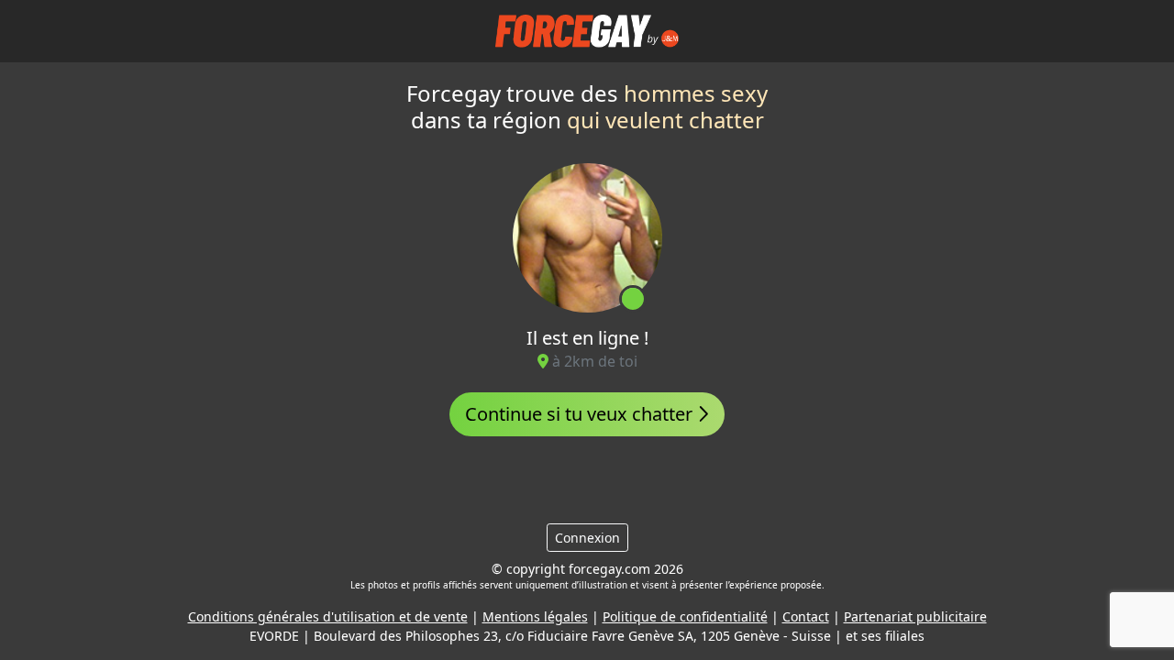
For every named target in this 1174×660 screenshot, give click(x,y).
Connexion (587, 537)
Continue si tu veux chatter (581, 414)
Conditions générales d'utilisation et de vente (328, 616)
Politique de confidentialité (685, 616)
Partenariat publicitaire (915, 616)
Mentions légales (535, 616)
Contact (805, 616)
